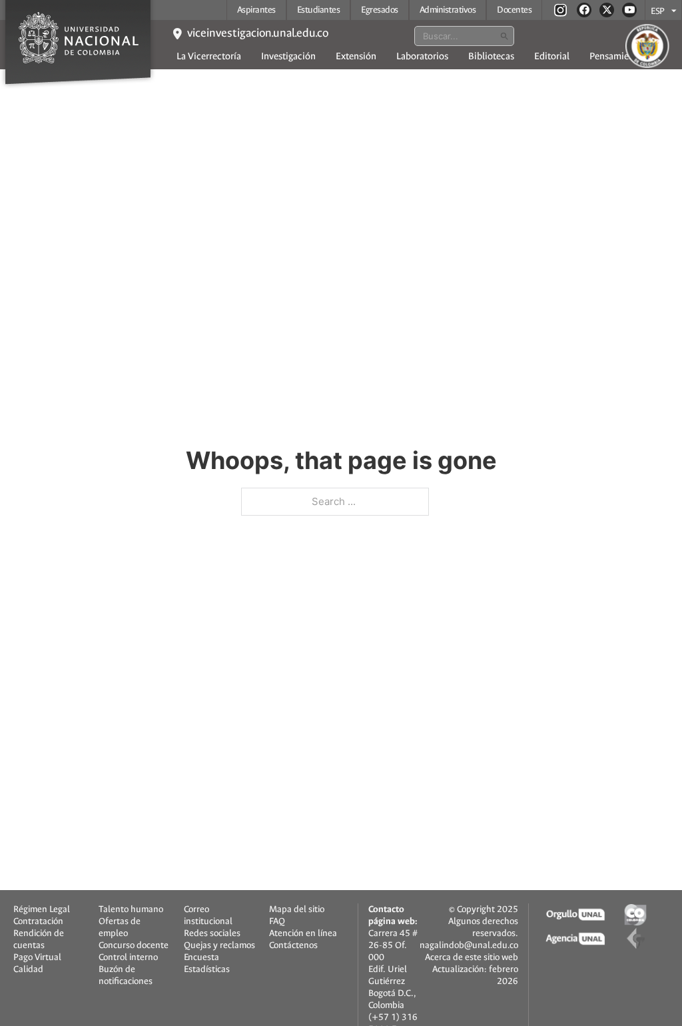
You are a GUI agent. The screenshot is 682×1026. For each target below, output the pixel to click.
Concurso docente (134, 945)
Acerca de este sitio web (471, 957)
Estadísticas (207, 969)
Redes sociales (212, 933)
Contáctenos (293, 945)
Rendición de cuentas (38, 939)
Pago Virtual (37, 957)
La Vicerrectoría (208, 56)
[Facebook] (584, 10)
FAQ (277, 921)
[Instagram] (560, 9)
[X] (606, 10)
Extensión (356, 56)
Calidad (28, 969)
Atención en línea (303, 933)
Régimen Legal (41, 909)
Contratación (38, 921)
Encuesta (201, 957)
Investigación (288, 56)
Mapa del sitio (296, 909)
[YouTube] (629, 10)
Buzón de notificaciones (126, 975)
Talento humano (131, 909)
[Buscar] (504, 36)
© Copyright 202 (481, 909)
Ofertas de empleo (120, 927)
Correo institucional (208, 915)
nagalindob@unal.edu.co (469, 945)
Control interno (128, 957)
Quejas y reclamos (219, 945)
